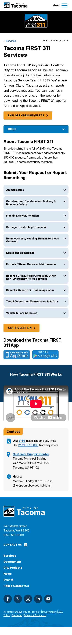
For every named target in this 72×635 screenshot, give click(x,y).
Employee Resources (35, 615)
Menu (12, 129)
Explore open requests (26, 115)
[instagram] (28, 599)
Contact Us (12, 544)
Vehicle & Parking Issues (21, 312)
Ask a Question (20, 327)
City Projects (12, 567)
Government (12, 561)
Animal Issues (15, 189)
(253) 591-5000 (28, 445)
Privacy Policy (49, 611)
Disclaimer (17, 615)
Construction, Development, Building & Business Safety (31, 203)
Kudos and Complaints (20, 252)
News (7, 573)
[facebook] (7, 599)
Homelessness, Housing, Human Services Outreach (32, 240)
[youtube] (48, 599)
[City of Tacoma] (15, 5)
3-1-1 (22, 440)
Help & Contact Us (16, 586)
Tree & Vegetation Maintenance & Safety (32, 301)
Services (9, 555)
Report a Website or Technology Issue (30, 289)
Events (8, 580)
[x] (18, 599)
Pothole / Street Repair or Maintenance (31, 264)
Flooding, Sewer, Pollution (22, 215)
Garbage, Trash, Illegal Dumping (26, 227)
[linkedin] (38, 599)
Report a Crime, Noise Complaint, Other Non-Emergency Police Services (31, 277)
